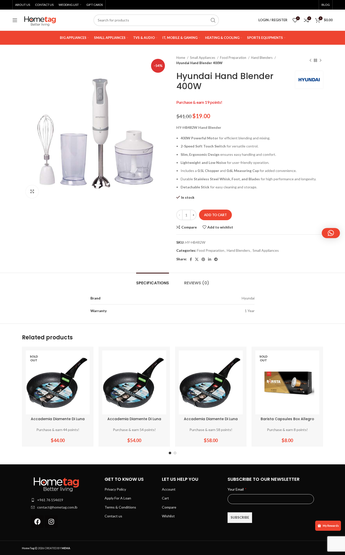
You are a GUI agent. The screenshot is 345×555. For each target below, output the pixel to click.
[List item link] (65, 500)
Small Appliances (203, 58)
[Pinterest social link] (203, 259)
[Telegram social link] (216, 259)
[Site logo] (40, 19)
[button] (331, 233)
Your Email (237, 489)
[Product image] (58, 382)
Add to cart (215, 215)
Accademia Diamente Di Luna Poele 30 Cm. (211, 421)
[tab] (152, 280)
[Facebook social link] (190, 259)
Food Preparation (233, 58)
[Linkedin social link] (210, 259)
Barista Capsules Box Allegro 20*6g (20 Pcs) (287, 421)
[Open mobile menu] (15, 20)
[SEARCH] (213, 20)
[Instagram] (51, 521)
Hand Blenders (262, 58)
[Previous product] (310, 60)
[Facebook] (37, 521)
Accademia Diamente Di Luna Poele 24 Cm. (58, 421)
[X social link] (196, 259)
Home (181, 58)
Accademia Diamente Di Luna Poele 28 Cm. (134, 421)
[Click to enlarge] (32, 191)
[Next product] (320, 60)
